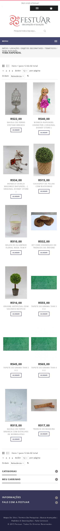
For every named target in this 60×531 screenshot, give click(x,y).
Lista (8, 66)
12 (24, 70)
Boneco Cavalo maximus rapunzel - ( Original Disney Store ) (16, 187)
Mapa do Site (10, 517)
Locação (14, 48)
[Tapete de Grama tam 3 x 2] (44, 282)
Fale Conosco (41, 520)
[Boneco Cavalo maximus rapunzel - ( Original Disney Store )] (16, 160)
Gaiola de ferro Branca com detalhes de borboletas (16, 431)
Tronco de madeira (44, 429)
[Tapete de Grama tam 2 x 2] (16, 344)
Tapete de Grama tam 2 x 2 (16, 368)
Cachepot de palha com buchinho (44, 185)
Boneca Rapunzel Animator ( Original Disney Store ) (44, 125)
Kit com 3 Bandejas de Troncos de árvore (44, 246)
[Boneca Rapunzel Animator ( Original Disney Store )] (44, 98)
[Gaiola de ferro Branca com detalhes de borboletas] (16, 405)
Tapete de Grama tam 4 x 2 (44, 368)
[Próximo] (12, 70)
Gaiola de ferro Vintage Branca (16, 123)
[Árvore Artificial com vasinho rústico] (16, 282)
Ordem (5, 76)
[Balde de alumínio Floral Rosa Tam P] (16, 221)
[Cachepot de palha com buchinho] (44, 160)
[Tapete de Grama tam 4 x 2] (44, 344)
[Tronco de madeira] (44, 405)
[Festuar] (30, 20)
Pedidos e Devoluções (22, 520)
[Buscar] (45, 31)
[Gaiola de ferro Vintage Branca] (16, 98)
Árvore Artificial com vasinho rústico (16, 307)
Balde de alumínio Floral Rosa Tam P (16, 246)
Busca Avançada (48, 517)
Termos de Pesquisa (28, 517)
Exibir (18, 70)
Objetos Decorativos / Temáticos (39, 48)
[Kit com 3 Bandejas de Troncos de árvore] (44, 221)
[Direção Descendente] (27, 75)
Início (5, 48)
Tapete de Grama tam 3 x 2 (44, 307)
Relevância (16, 76)
